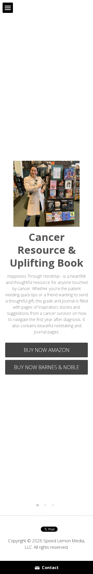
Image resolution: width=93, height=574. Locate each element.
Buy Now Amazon (46, 350)
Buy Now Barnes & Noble (46, 367)
